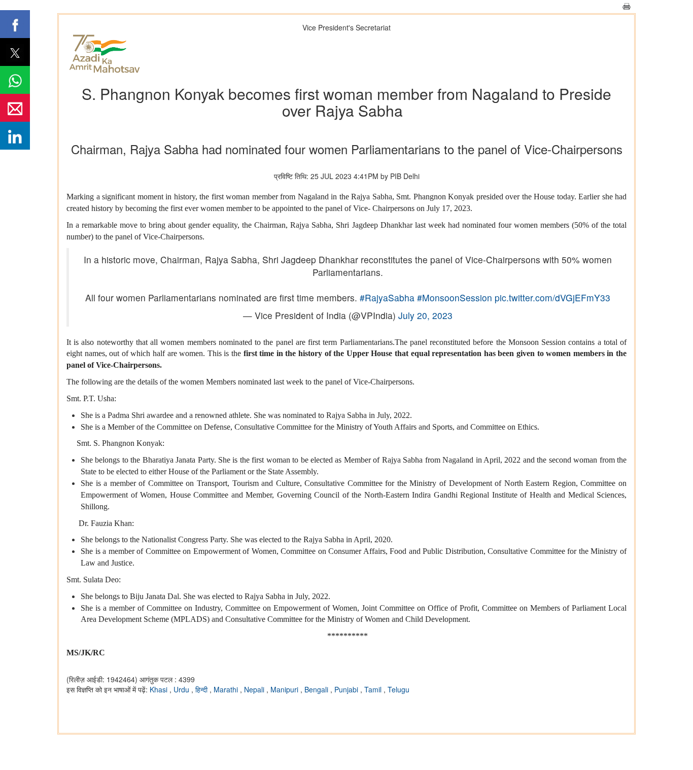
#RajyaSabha (387, 297)
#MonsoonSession (454, 297)
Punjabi (347, 689)
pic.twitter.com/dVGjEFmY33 (552, 297)
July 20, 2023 (425, 315)
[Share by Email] (15, 108)
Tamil (374, 689)
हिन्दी (202, 689)
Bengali (317, 689)
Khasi (159, 689)
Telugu (398, 689)
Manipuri (285, 689)
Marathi (227, 689)
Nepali (255, 689)
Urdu (182, 689)
